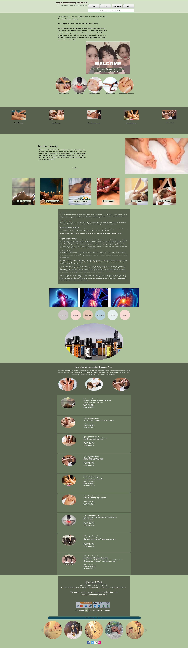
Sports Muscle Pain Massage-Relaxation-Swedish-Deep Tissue (103, 560)
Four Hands (87, 558)
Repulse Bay (68, 244)
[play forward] (145, 629)
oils (80, 252)
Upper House (65, 241)
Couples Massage (72, 269)
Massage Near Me (68, 247)
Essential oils (95, 398)
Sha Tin (125, 244)
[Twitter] (92, 642)
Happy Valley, (66, 243)
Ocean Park (94, 241)
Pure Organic (88, 418)
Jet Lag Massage (77, 267)
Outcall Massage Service (87, 239)
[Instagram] (99, 642)
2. (84, 418)
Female (61, 247)
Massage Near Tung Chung (66, 16)
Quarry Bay (98, 243)
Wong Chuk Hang (102, 241)
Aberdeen (62, 244)
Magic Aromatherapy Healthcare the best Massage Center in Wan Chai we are (85, 214)
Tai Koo (103, 243)
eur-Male (112, 210)
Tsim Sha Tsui (74, 244)
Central (76, 241)
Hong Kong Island (78, 247)
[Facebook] (88, 642)
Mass (110, 210)
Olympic (97, 244)
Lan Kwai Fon (70, 246)
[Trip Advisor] (95, 642)
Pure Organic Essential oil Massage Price (94, 367)
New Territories (91, 247)
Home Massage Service (73, 239)
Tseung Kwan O (84, 246)
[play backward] (42, 629)
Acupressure (111, 267)
